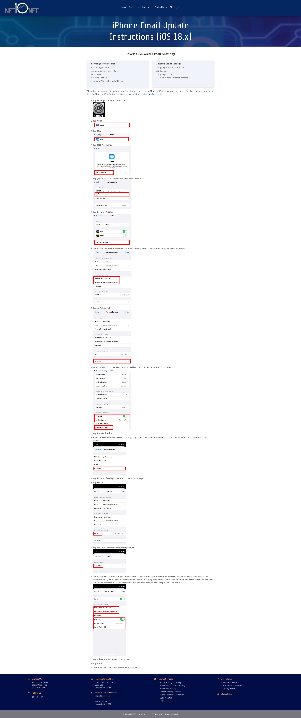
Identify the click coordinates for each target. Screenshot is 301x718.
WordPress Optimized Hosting (172, 686)
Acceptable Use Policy (234, 686)
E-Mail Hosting (166, 683)
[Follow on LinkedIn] (30, 697)
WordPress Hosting (168, 689)
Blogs (172, 7)
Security (177, 683)
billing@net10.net (39, 685)
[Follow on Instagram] (42, 697)
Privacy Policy (229, 689)
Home (124, 7)
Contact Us (159, 7)
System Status (166, 698)
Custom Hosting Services (170, 692)
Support (146, 7)
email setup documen (150, 94)
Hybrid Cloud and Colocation (172, 695)
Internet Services (165, 679)
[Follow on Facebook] (38, 697)
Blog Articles (226, 694)
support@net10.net (40, 682)
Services (133, 7)
